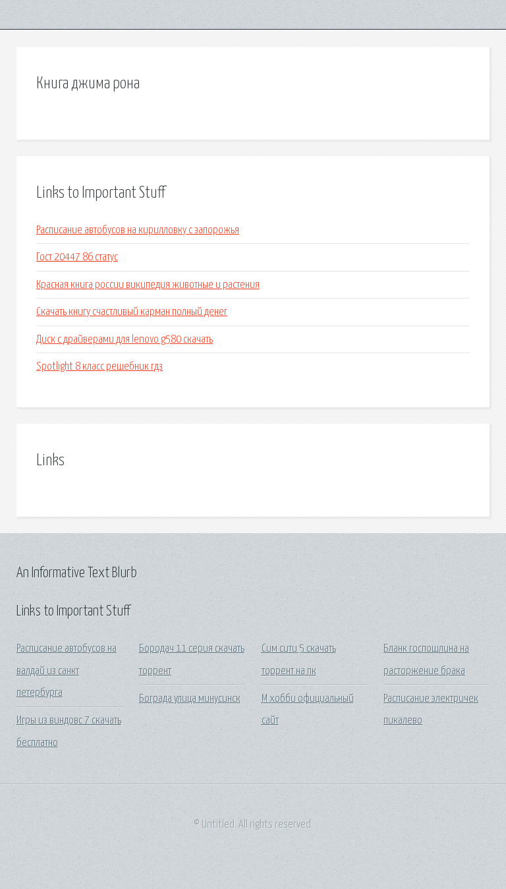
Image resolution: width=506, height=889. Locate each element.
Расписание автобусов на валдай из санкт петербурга (66, 671)
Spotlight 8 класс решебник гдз (99, 366)
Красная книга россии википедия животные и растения (148, 285)
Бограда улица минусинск (189, 698)
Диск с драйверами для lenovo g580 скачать (124, 339)
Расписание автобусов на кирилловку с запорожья (137, 230)
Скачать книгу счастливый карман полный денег (131, 312)
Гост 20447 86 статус (77, 257)
